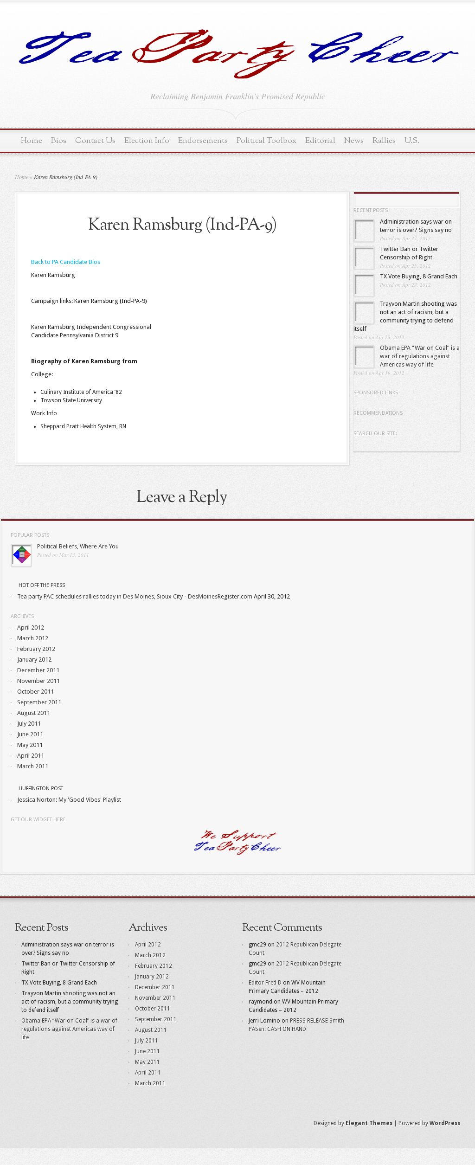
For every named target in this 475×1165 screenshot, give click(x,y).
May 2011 (30, 744)
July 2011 (29, 723)
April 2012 (30, 627)
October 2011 (35, 691)
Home (31, 140)
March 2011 (32, 766)
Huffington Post (41, 788)
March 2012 (32, 638)
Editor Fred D (265, 982)
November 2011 (38, 680)
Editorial (320, 140)
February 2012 (36, 648)
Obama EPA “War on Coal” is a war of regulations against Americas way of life (420, 356)
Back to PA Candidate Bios (65, 261)
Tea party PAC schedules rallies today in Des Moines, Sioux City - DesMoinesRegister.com (134, 596)
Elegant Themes (369, 1123)
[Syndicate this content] (14, 585)
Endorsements (203, 140)
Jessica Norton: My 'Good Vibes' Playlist (69, 799)
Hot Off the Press (42, 585)
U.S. (411, 140)
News (354, 140)
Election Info (146, 140)
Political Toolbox (266, 140)
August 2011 (33, 712)
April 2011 (30, 755)
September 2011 (39, 702)
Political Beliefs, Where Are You (78, 546)
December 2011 (38, 670)
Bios (58, 140)
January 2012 (34, 659)
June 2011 (30, 734)
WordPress (445, 1123)
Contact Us (95, 140)
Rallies (384, 140)
